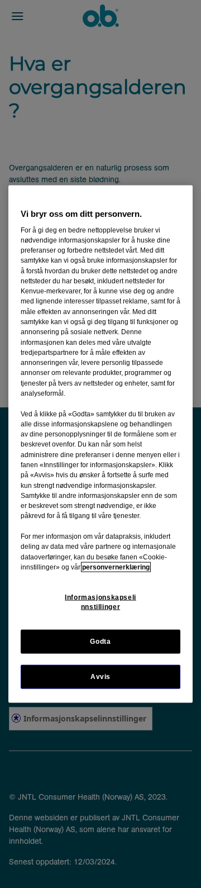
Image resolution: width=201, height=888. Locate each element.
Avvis (100, 677)
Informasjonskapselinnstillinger (100, 602)
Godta (100, 641)
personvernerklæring (116, 567)
